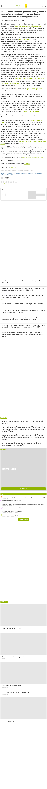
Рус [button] (42, 6)
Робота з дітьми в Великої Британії (13, 657)
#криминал (18, 173)
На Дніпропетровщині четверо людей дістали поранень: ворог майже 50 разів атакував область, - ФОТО (23, 311)
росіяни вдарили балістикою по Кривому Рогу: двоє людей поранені (22, 422)
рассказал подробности (34, 89)
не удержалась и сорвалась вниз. (33, 157)
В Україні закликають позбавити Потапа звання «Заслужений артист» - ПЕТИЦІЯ (23, 282)
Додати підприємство (23, 519)
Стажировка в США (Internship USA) (13, 686)
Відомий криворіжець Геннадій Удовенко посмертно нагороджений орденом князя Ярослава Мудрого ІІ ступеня (22, 296)
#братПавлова (30, 173)
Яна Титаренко (6, 177)
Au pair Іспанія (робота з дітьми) (12, 628)
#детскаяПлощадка (38, 173)
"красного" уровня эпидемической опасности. (29, 78)
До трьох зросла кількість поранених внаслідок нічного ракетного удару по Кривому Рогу (21, 444)
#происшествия (24, 173)
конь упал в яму (24, 39)
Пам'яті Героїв (8, 468)
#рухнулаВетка (3, 174)
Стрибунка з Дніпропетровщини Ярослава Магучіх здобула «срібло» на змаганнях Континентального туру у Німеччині (22, 289)
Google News (14, 167)
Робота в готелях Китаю (9, 721)
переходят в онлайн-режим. (31, 111)
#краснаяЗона (10, 174)
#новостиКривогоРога (10, 173)
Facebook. (27, 164)
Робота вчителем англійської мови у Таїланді (16, 692)
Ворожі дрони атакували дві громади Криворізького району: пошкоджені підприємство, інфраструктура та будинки (20, 319)
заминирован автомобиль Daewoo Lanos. (28, 26)
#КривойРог (2, 173)
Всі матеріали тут (23, 488)
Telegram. (19, 160)
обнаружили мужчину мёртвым (10, 83)
